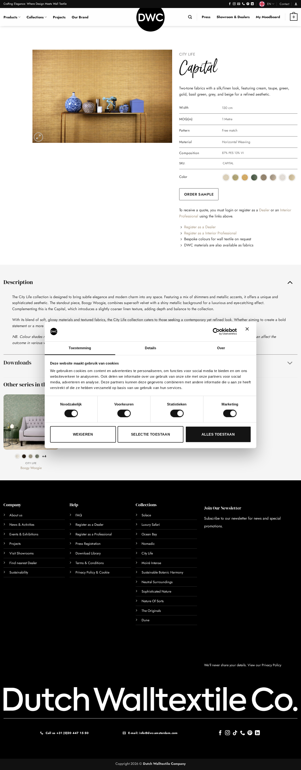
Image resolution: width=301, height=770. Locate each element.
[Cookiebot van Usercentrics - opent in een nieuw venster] (216, 331)
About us (15, 515)
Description (18, 282)
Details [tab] (150, 348)
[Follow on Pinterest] (247, 4)
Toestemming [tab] (80, 348)
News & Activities (21, 524)
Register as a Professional (93, 534)
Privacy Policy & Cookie (92, 572)
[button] (295, 4)
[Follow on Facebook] (229, 4)
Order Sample (199, 194)
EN (269, 4)
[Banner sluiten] (248, 331)
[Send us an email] (238, 4)
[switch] (118, 413)
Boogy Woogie (31, 468)
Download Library (88, 553)
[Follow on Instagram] (234, 4)
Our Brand (80, 17)
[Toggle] (290, 282)
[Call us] (243, 4)
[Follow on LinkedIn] (252, 4)
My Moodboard (268, 17)
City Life (187, 54)
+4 (44, 456)
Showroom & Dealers (233, 17)
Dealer (264, 210)
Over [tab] (221, 348)
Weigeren (83, 434)
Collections (35, 17)
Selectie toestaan (150, 434)
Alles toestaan (218, 434)
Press (206, 17)
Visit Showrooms (21, 553)
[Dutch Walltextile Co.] (150, 20)
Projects (59, 17)
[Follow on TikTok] (235, 733)
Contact (284, 4)
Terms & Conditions (89, 563)
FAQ (78, 515)
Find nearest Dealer (23, 563)
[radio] (226, 177)
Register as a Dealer (200, 227)
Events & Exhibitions (23, 534)
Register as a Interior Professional (210, 233)
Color (183, 177)
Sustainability (18, 572)
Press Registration (88, 543)
